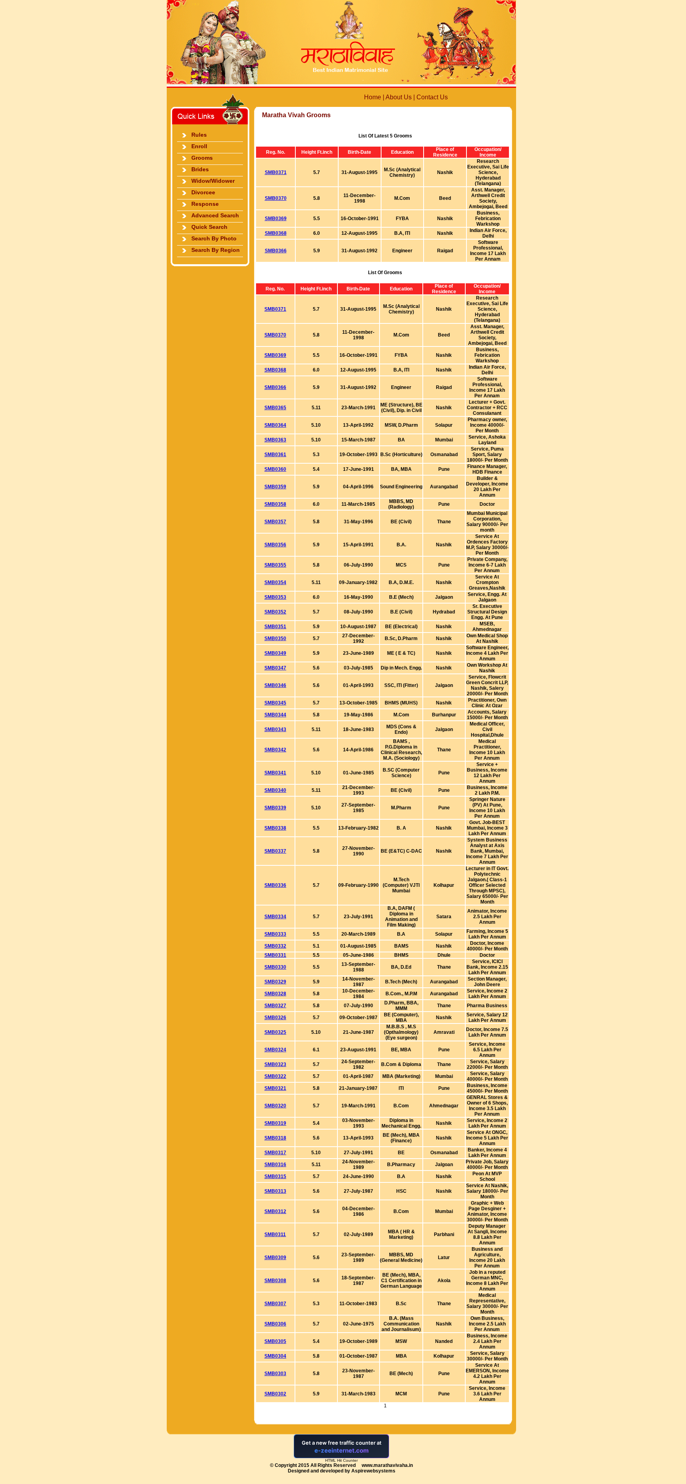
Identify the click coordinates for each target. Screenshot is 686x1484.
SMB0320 (275, 1106)
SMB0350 (275, 638)
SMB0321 (275, 1088)
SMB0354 (275, 582)
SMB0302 (275, 1394)
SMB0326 (275, 1017)
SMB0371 (276, 172)
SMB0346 (275, 685)
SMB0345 (275, 703)
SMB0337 (275, 851)
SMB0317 (275, 1152)
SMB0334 (275, 916)
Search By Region (215, 250)
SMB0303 (275, 1373)
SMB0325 (275, 1032)
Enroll (199, 146)
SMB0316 (275, 1164)
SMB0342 (275, 750)
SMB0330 (275, 967)
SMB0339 (275, 808)
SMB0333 (275, 934)
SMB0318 (275, 1138)
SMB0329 (275, 982)
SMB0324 (275, 1050)
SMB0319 (275, 1123)
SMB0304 (275, 1356)
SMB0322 (275, 1076)
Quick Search (209, 227)
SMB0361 (275, 454)
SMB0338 (275, 828)
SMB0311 (275, 1234)
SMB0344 (275, 715)
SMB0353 (275, 597)
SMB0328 (275, 993)
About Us (398, 97)
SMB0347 (275, 668)
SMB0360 (275, 469)
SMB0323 (275, 1064)
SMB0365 (275, 407)
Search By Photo (214, 238)
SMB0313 (275, 1191)
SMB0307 (275, 1303)
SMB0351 (275, 626)
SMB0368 (276, 233)
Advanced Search (215, 215)
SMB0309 (275, 1257)
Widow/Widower (213, 181)
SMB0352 (275, 612)
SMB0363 (275, 440)
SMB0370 (276, 198)
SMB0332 (275, 946)
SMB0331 (275, 955)
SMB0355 (275, 565)
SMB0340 (275, 790)
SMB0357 (275, 521)
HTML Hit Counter (341, 1460)
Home (372, 97)
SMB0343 (275, 729)
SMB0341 (275, 773)
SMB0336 (275, 885)
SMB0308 (275, 1280)
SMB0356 (275, 545)
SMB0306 (275, 1324)
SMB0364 (275, 425)
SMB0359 (275, 487)
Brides (200, 169)
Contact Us (432, 97)
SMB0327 (275, 1005)
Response (205, 204)
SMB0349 (275, 653)
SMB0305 (275, 1341)
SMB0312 (275, 1211)
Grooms (202, 158)
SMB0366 (276, 250)
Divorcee (203, 192)
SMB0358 (275, 504)
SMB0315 (275, 1176)
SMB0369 (276, 218)
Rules (199, 135)
